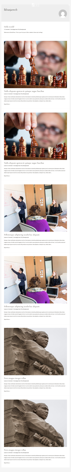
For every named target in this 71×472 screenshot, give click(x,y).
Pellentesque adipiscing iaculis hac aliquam (21, 234)
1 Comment (7, 29)
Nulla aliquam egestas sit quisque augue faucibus (24, 91)
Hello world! (9, 26)
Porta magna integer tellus (15, 378)
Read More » (7, 104)
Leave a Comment (8, 93)
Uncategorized (14, 29)
